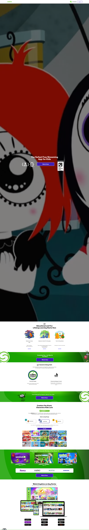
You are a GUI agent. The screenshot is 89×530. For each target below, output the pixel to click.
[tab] (31, 421)
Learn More (29, 348)
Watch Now (45, 164)
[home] (10, 1)
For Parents (74, 1)
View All (44, 428)
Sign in (80, 1)
